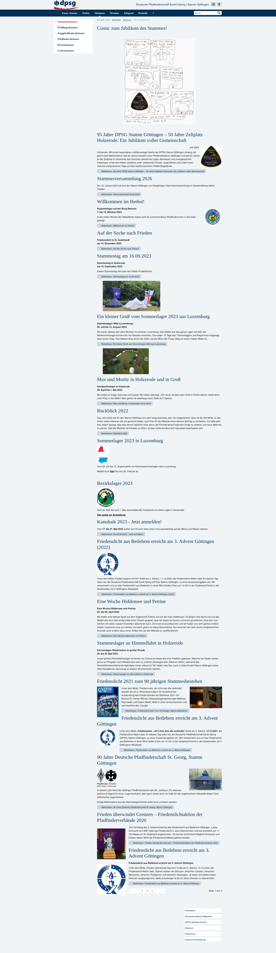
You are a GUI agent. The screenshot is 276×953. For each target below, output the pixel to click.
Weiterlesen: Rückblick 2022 (114, 433)
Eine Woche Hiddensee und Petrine (131, 601)
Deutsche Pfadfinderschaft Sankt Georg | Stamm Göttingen (172, 4)
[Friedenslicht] (112, 879)
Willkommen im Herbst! (120, 201)
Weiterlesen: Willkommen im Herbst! (117, 225)
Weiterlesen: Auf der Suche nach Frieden (120, 248)
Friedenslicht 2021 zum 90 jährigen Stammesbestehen (149, 681)
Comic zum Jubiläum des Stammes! (132, 28)
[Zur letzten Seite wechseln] (163, 890)
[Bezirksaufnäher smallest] (106, 498)
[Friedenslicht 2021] (108, 702)
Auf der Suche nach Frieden (124, 233)
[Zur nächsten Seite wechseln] (157, 890)
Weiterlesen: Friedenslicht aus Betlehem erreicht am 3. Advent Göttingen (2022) (137, 594)
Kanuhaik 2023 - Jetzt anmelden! (129, 521)
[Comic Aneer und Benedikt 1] (159, 81)
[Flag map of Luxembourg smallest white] (103, 454)
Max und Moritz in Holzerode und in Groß (139, 379)
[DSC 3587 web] (205, 697)
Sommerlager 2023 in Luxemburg (130, 440)
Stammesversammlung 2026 (124, 178)
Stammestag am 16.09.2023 (124, 256)
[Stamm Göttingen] (66, 4)
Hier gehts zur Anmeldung (111, 514)
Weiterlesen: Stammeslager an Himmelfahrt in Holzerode (127, 674)
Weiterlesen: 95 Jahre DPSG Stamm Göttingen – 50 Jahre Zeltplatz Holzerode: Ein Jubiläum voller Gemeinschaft (152, 171)
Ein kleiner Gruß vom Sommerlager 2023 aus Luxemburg (153, 316)
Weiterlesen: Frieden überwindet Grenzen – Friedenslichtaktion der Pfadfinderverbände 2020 (175, 842)
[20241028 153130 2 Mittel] (212, 217)
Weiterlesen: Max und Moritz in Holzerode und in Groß (126, 403)
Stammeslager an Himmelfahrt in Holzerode (140, 643)
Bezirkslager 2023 (115, 483)
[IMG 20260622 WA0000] (211, 156)
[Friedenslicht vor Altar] (112, 843)
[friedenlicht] (107, 738)
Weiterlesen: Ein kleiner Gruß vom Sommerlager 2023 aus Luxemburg (133, 343)
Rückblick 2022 (112, 410)
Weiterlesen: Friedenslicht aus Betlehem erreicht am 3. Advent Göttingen (156, 750)
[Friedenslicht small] (108, 564)
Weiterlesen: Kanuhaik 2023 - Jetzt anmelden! (122, 534)
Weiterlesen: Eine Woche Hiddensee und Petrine (123, 635)
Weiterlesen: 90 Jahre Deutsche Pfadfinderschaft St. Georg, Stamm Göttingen (136, 807)
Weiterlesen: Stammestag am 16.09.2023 (120, 276)
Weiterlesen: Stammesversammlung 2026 (120, 194)
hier (112, 471)
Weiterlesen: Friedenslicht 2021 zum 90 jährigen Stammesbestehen (156, 710)
